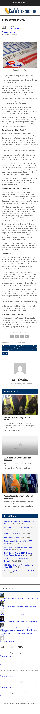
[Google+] (22, 336)
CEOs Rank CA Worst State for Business (17, 459)
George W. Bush (21, 346)
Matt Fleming (15, 28)
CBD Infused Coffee (11, 537)
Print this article (10, 32)
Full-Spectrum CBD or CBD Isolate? (17, 527)
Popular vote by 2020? (14, 19)
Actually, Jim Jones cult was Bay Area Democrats (17, 628)
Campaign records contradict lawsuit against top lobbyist (17, 634)
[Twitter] (17, 336)
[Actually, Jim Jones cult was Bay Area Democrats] (2, 623)
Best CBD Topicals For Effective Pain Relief (19, 571)
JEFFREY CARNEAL (7, 641)
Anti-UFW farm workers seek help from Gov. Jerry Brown (18, 607)
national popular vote (9, 350)
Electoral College (8, 346)
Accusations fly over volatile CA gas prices (19, 497)
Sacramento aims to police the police (17, 418)
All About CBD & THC (12, 533)
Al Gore (5, 354)
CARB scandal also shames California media (16, 615)
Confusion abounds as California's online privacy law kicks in (19, 599)
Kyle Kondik (33, 350)
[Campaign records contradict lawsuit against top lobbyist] (20, 630)
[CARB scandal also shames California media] (2, 610)
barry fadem (32, 346)
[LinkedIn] (27, 336)
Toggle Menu (21, 3)
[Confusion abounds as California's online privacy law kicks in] (2, 594)
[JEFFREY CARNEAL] (2, 637)
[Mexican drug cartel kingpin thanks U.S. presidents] (2, 617)
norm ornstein (22, 350)
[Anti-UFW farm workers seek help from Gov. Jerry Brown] (2, 602)
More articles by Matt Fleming (21, 384)
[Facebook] (12, 336)
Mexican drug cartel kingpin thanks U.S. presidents (18, 621)
